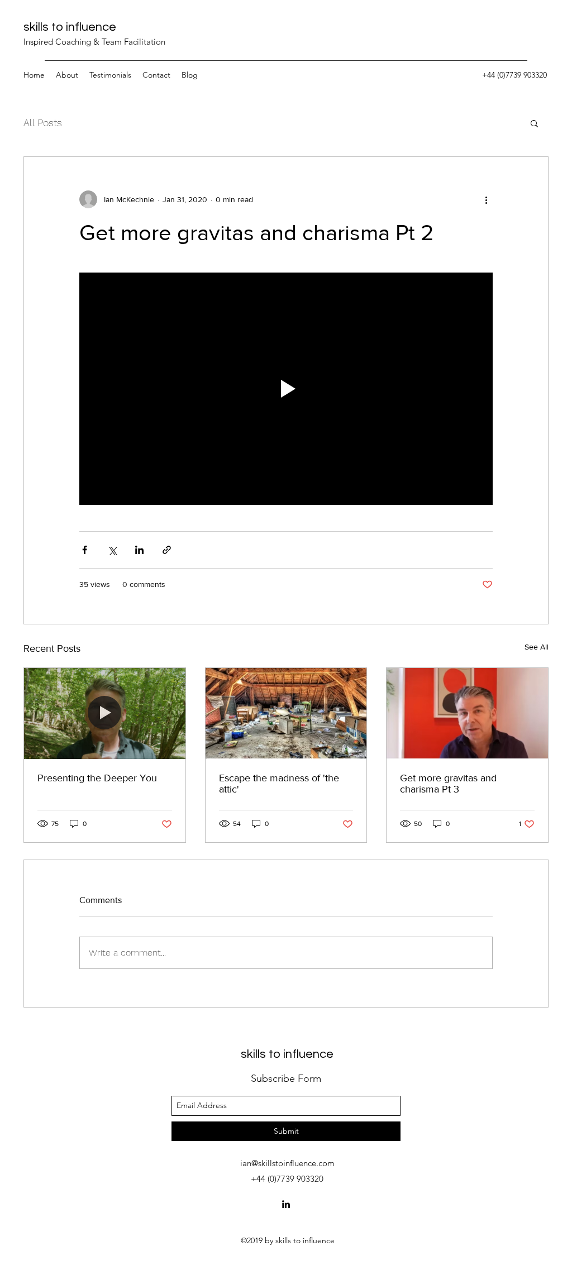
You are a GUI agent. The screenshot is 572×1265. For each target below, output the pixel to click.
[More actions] (486, 199)
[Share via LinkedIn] (139, 550)
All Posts (42, 122)
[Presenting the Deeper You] (104, 713)
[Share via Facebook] (84, 550)
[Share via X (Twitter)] (112, 550)
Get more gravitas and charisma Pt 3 (448, 783)
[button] (534, 122)
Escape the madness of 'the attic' (279, 783)
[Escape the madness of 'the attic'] (286, 713)
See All (537, 646)
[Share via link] (166, 550)
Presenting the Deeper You (97, 778)
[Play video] (286, 389)
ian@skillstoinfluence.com (287, 1163)
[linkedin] (286, 1204)
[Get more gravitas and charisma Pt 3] (467, 713)
